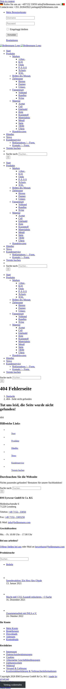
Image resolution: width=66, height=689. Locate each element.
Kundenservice (17, 463)
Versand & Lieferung (16, 668)
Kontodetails (12, 639)
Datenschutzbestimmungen (19, 654)
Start (13, 433)
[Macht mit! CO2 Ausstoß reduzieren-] (11, 594)
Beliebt (9, 564)
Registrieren (12, 40)
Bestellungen (12, 631)
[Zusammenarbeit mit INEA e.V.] (11, 610)
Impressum (11, 651)
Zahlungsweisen (14, 662)
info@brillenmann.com (19, 522)
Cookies (10, 657)
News (13, 455)
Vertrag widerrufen (13, 684)
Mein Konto (12, 628)
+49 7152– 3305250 (15, 517)
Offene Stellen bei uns (10, 546)
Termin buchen (17, 470)
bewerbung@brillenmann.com (49, 546)
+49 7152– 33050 (17, 512)
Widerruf (10, 665)
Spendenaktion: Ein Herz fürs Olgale (24, 580)
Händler (14, 448)
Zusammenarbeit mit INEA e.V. (21, 613)
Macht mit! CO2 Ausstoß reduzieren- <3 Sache (29, 597)
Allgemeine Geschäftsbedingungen (23, 660)
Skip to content (7, 1)
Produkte (15, 441)
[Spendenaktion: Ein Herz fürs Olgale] (11, 577)
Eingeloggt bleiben (18, 29)
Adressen (10, 636)
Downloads (11, 634)
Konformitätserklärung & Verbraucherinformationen (31, 671)
